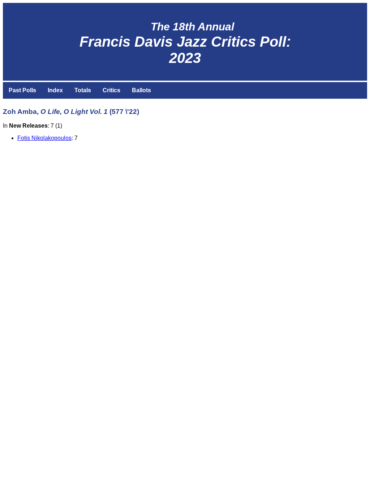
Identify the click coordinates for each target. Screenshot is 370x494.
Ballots (141, 90)
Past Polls (22, 90)
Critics (111, 90)
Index (55, 90)
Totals (82, 90)
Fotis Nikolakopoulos (44, 138)
